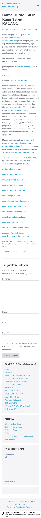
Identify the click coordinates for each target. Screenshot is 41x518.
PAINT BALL (10, 388)
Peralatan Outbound (13, 400)
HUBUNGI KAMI (11, 409)
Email (5, 322)
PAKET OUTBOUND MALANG (17, 375)
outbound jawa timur (11, 146)
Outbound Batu (11, 430)
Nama (5, 312)
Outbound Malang (12, 433)
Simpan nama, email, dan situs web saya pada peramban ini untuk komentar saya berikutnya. (19, 346)
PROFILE (8, 372)
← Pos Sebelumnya (10, 252)
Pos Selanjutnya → (31, 252)
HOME (7, 369)
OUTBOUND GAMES (13, 385)
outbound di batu (17, 143)
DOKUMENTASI (11, 403)
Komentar (6, 279)
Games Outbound (29, 241)
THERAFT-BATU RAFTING (16, 382)
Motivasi (12, 244)
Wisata (29, 244)
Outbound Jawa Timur (13, 427)
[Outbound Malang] (11, 467)
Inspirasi (5, 244)
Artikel (20, 241)
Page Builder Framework (25, 507)
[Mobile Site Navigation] (38, 5)
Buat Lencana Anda (10, 481)
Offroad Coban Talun (13, 424)
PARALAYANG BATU (13, 391)
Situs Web (6, 333)
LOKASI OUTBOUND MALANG (17, 406)
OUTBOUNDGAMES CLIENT (17, 378)
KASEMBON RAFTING (14, 394)
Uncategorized (21, 244)
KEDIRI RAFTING (12, 397)
